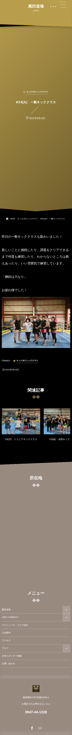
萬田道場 (36, 6)
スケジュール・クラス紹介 (15, 625)
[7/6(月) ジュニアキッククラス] (21, 421)
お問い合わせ (8, 663)
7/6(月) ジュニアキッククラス (21, 439)
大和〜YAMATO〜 (10, 617)
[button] (62, 4)
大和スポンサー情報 (12, 656)
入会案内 (6, 632)
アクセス (6, 640)
